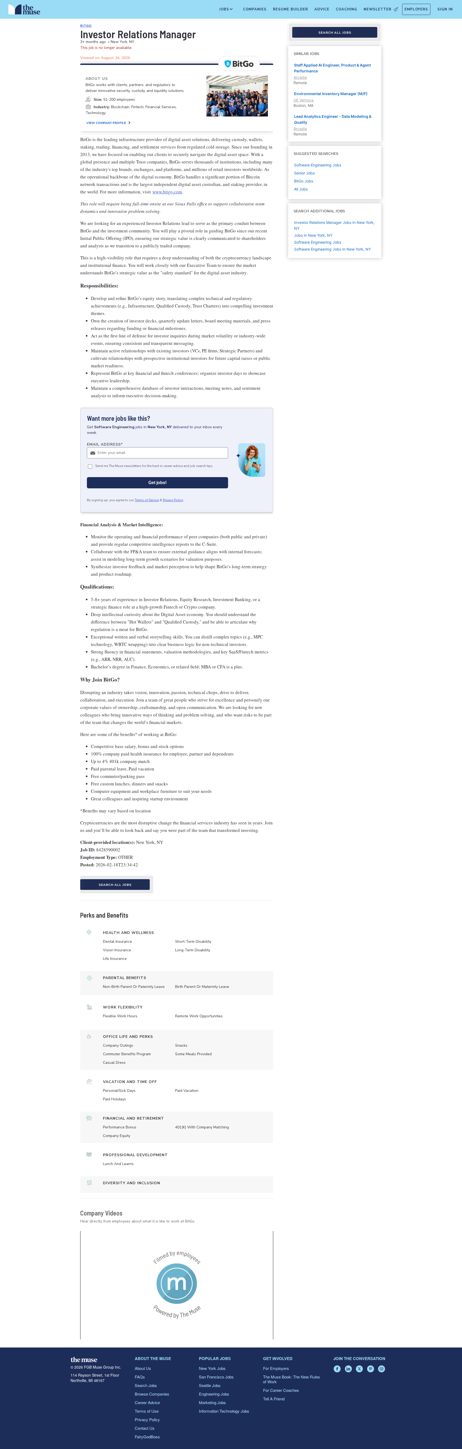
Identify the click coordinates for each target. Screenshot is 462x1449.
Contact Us (145, 1428)
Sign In (445, 9)
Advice (321, 9)
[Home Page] (24, 11)
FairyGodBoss (147, 1436)
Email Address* (105, 444)
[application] (176, 1285)
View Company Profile (106, 123)
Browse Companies (152, 1394)
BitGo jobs (303, 181)
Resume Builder (290, 9)
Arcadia (300, 77)
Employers (416, 9)
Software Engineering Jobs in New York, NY (332, 249)
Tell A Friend (273, 1398)
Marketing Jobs (212, 1402)
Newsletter (377, 9)
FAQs (140, 1377)
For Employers (276, 1368)
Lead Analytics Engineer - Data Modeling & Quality (332, 119)
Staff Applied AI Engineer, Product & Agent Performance (332, 68)
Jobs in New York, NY (313, 235)
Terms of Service (147, 500)
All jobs (301, 189)
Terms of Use (147, 1411)
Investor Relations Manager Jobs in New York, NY (334, 225)
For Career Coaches (281, 1390)
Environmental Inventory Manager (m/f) (331, 93)
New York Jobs (212, 1368)
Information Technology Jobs (224, 1411)
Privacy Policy (173, 500)
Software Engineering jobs (317, 165)
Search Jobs (146, 1385)
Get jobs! (157, 482)
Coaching (346, 9)
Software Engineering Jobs (317, 242)
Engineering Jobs (214, 1394)
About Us (143, 1368)
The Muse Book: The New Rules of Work (291, 1379)
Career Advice (147, 1402)
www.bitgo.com (167, 192)
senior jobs (304, 173)
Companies (255, 9)
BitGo (86, 26)
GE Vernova (304, 100)
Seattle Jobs (210, 1385)
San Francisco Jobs (216, 1377)
